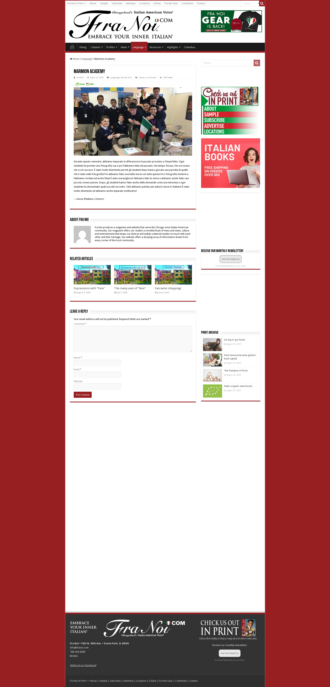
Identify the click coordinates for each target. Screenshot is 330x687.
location (242, 638)
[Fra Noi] (125, 23)
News (124, 47)
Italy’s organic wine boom (238, 386)
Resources (155, 47)
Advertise (130, 3)
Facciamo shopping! (168, 288)
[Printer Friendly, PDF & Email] (84, 84)
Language (138, 47)
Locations (144, 3)
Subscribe (117, 3)
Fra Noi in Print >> (76, 3)
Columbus (189, 47)
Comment (80, 323)
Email (77, 369)
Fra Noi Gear (171, 3)
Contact (201, 3)
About (93, 3)
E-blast (157, 3)
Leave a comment (147, 77)
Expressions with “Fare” (89, 288)
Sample (104, 3)
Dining (83, 47)
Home (72, 47)
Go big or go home (234, 339)
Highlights (172, 47)
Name (78, 357)
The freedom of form (236, 370)
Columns (95, 47)
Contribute (187, 3)
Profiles (110, 47)
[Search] (262, 3)
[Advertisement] (229, 76)
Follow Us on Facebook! (83, 665)
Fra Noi (80, 77)
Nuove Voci (126, 77)
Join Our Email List (230, 259)
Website (78, 381)
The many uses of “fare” (130, 288)
